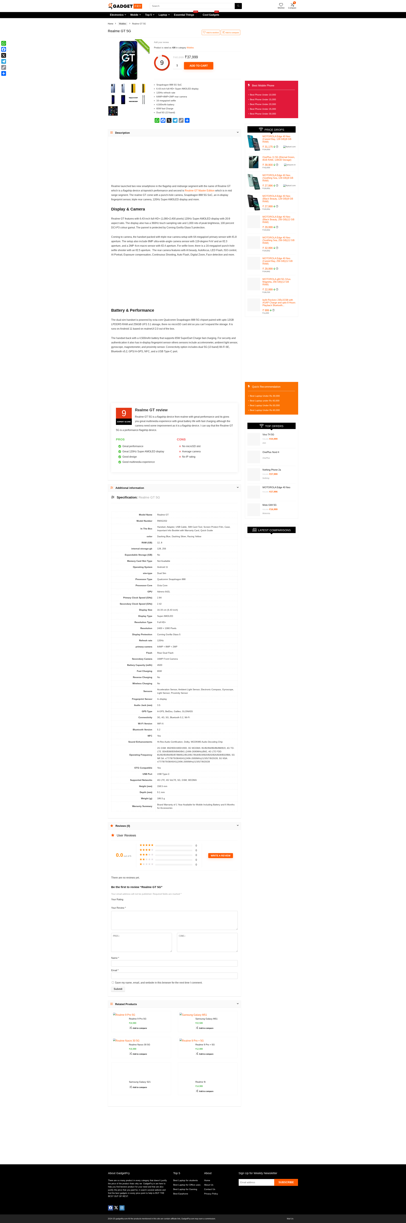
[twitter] (115, 1196)
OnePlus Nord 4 (270, 455)
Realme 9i (200, 1070)
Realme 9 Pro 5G (137, 1018)
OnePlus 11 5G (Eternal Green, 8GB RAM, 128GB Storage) (278, 158)
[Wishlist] (281, 5)
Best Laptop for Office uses (186, 1173)
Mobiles (122, 24)
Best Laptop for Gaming (185, 1178)
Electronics (117, 14)
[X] (4, 55)
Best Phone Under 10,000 (263, 94)
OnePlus (266, 461)
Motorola (266, 507)
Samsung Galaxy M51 (206, 1018)
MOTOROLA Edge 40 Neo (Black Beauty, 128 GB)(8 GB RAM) (277, 199)
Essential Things (184, 14)
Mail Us (290, 1207)
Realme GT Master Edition (200, 190)
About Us (208, 1173)
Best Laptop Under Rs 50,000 (265, 405)
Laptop (163, 14)
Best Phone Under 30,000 (263, 113)
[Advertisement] (174, 162)
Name (115, 958)
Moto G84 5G (269, 499)
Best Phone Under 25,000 (263, 109)
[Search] (238, 6)
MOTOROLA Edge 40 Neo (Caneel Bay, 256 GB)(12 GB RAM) (277, 261)
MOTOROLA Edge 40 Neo (276, 485)
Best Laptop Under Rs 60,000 (265, 410)
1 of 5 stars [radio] (127, 898)
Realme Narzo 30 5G (139, 1044)
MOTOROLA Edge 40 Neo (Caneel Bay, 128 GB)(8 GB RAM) (276, 139)
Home (110, 24)
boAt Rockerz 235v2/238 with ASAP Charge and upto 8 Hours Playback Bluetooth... (278, 302)
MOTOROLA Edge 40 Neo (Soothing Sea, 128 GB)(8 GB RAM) (277, 178)
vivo (264, 443)
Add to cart (199, 65)
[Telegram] (4, 61)
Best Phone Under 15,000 (263, 99)
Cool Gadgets (211, 14)
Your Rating (117, 899)
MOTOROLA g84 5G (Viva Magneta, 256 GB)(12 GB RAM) (276, 282)
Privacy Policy (211, 1182)
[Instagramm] (121, 1196)
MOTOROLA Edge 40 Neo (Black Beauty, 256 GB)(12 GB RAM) (278, 219)
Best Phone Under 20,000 (263, 104)
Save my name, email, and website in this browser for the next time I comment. (158, 982)
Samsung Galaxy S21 (140, 1070)
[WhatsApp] (4, 43)
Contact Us (209, 1178)
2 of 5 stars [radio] (128, 898)
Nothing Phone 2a (271, 469)
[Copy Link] (4, 67)
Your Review (118, 907)
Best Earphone (180, 1182)
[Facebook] (110, 1196)
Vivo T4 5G (268, 434)
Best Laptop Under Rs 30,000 (265, 396)
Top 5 (148, 14)
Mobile (134, 14)
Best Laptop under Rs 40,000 (264, 400)
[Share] (4, 73)
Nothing (265, 477)
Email (115, 970)
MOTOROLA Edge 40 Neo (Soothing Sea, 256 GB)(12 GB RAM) (278, 240)
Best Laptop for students (185, 1169)
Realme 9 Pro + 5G (205, 1044)
